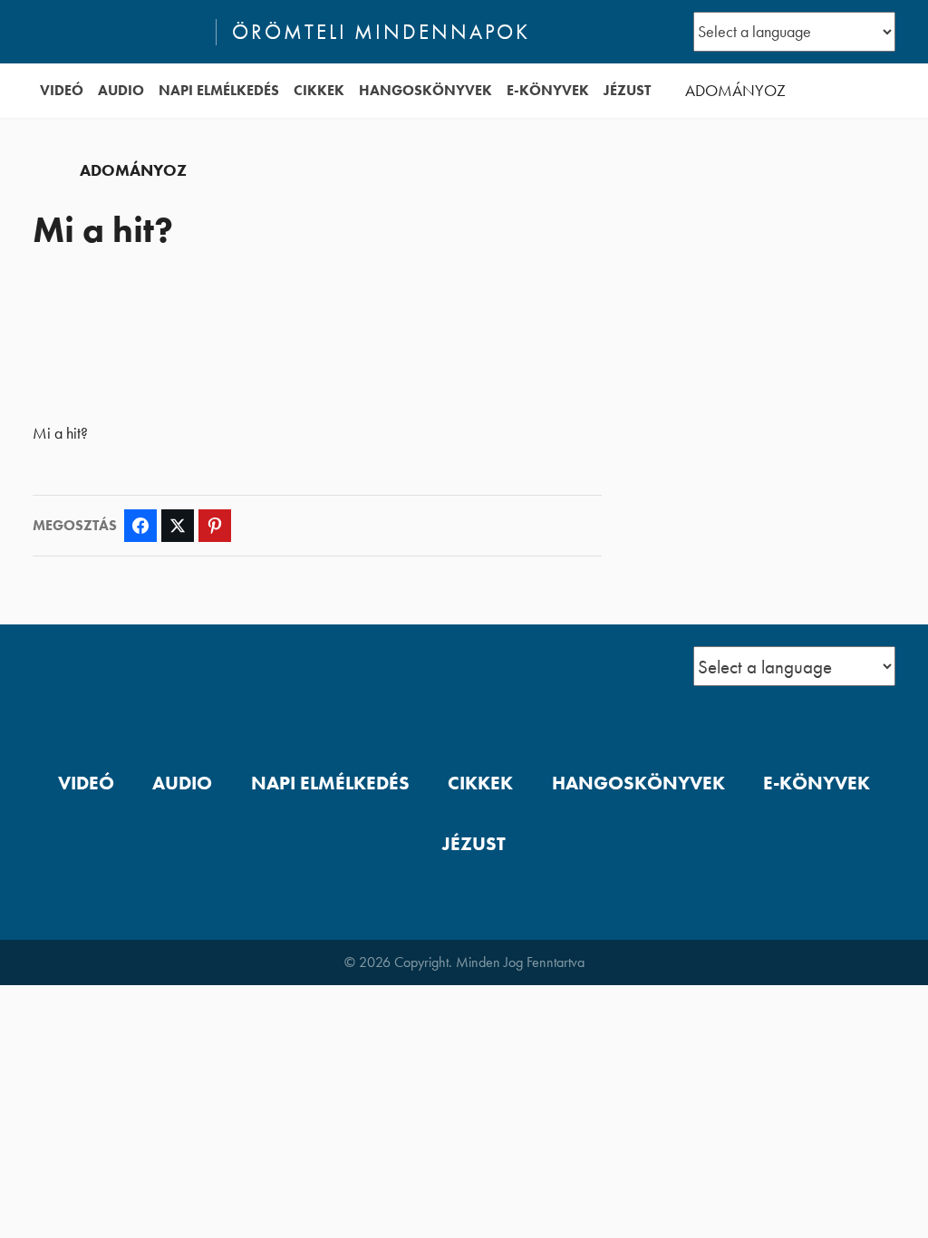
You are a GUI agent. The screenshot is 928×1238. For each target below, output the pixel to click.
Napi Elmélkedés (219, 90)
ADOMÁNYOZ (735, 91)
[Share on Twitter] (177, 525)
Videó (61, 90)
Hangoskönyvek (425, 90)
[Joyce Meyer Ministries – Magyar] (116, 31)
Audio (121, 90)
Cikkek (319, 90)
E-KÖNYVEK (548, 90)
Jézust (627, 90)
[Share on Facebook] (140, 525)
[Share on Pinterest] (214, 525)
